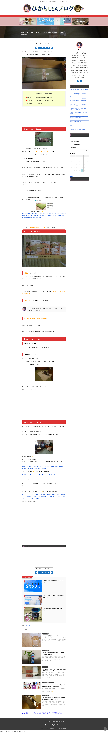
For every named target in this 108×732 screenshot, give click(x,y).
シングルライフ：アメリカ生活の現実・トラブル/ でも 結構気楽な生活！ (54, 728)
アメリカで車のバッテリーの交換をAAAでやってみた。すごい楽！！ (79, 105)
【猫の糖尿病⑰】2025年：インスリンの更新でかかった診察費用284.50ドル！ (79, 120)
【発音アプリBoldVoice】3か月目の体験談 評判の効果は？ (79, 113)
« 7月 (71, 176)
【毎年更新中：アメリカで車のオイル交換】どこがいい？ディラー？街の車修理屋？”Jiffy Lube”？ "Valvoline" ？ (79, 129)
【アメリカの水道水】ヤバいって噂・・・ (51, 635)
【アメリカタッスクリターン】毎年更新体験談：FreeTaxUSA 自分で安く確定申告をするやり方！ (79, 100)
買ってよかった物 (69, 16)
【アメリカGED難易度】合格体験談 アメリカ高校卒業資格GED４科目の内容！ (79, 117)
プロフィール (61, 721)
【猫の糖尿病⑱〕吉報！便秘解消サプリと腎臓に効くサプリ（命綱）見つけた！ (79, 109)
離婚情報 (39, 16)
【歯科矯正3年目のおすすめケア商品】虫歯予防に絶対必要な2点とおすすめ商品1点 (43, 712)
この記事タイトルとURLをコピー (44, 43)
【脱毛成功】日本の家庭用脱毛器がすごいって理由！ (79, 124)
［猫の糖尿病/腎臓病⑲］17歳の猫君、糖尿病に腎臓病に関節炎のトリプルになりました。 (79, 90)
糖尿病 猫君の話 (59, 16)
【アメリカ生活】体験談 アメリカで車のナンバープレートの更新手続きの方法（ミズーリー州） (79, 95)
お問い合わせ (55, 721)
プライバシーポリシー (48, 721)
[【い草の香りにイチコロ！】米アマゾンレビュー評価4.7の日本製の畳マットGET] (45, 48)
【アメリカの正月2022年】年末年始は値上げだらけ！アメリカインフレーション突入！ (44, 713)
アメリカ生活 (49, 16)
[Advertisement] (44, 117)
